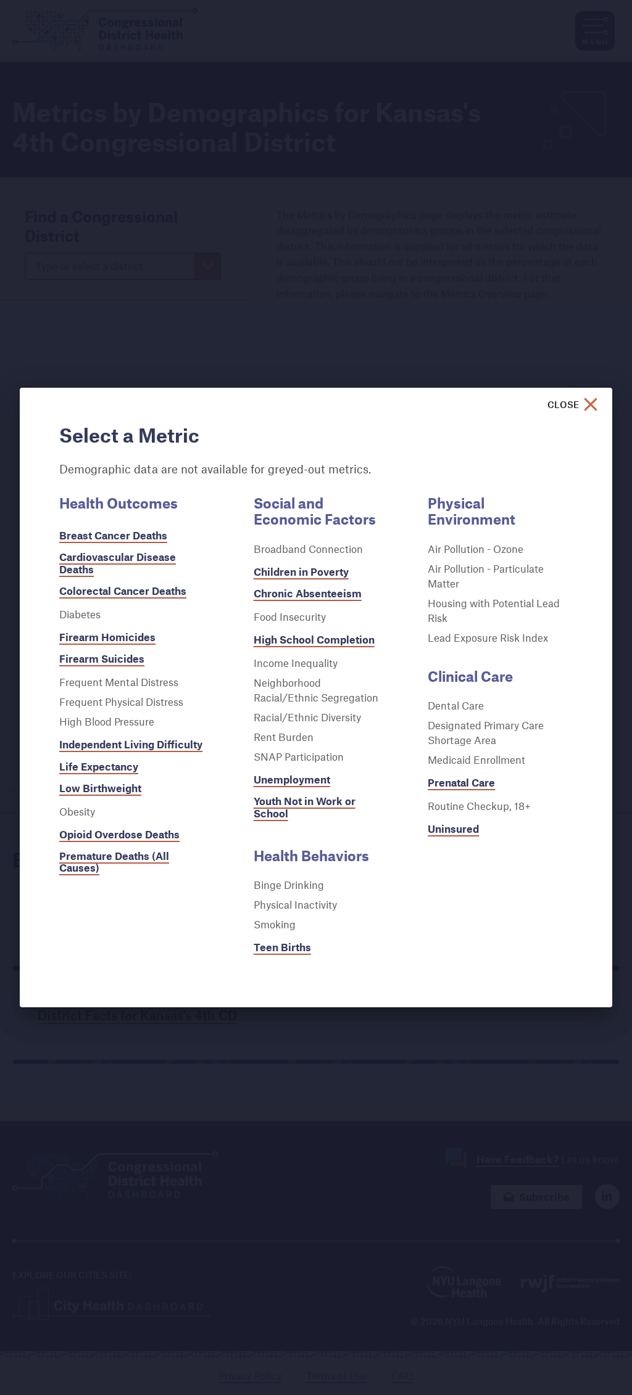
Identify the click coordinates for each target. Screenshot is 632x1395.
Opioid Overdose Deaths (119, 834)
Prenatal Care (461, 782)
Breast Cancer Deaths (113, 535)
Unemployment (292, 779)
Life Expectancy (98, 766)
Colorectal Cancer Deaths (122, 591)
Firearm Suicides (101, 659)
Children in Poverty (301, 572)
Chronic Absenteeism (308, 593)
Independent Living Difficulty (130, 744)
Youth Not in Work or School (305, 807)
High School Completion (314, 639)
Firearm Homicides (107, 637)
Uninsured (453, 829)
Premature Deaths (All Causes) (114, 861)
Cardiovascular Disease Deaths (117, 563)
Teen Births (282, 947)
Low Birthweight (100, 788)
